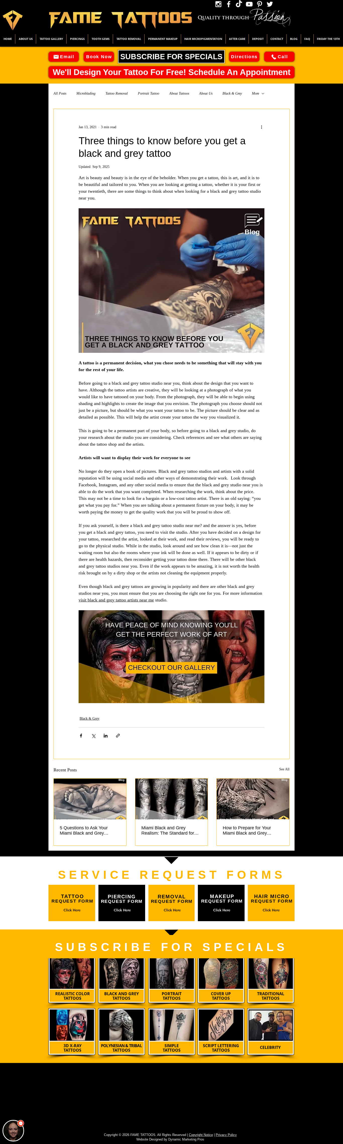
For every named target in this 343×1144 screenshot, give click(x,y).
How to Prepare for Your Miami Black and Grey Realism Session (247, 830)
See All (284, 769)
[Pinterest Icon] (259, 4)
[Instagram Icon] (218, 4)
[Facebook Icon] (228, 4)
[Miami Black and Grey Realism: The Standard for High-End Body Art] (171, 799)
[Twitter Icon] (270, 4)
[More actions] (261, 127)
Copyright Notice (201, 1135)
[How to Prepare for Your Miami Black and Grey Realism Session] (253, 799)
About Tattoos (179, 93)
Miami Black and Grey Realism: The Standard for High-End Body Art (167, 830)
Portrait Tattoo (148, 93)
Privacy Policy (226, 1135)
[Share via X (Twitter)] (93, 735)
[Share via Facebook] (81, 735)
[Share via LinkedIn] (105, 735)
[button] (51, 39)
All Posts (59, 93)
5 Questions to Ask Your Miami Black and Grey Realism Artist (84, 830)
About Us (205, 93)
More (255, 93)
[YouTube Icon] (249, 4)
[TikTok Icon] (239, 4)
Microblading (85, 93)
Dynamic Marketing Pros (186, 1139)
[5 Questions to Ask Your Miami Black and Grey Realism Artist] (90, 799)
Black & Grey (232, 93)
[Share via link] (118, 735)
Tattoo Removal (116, 93)
